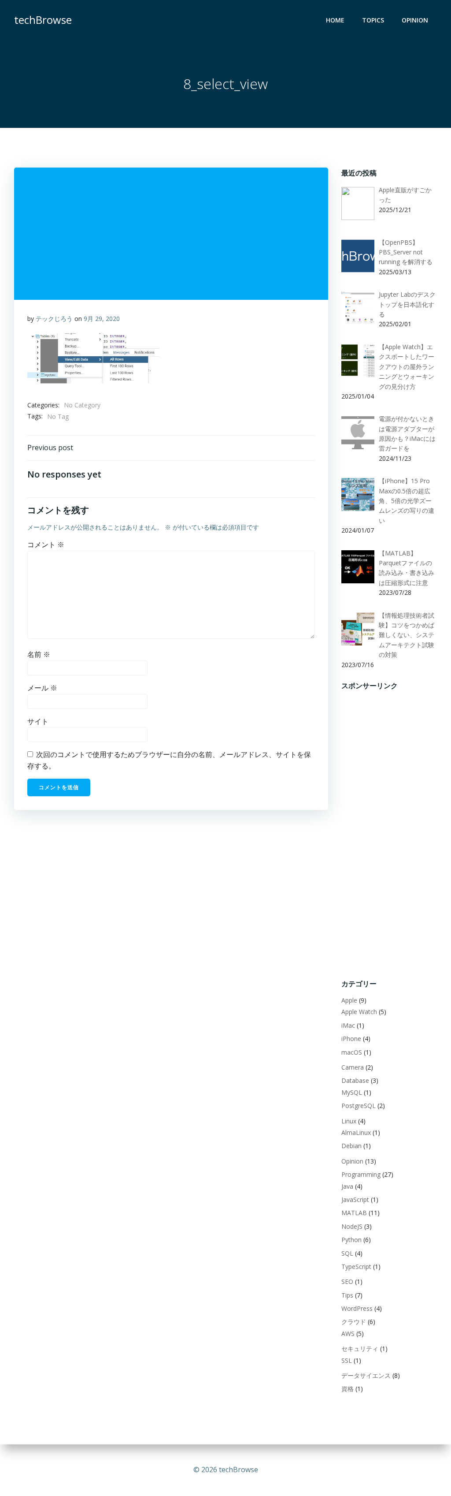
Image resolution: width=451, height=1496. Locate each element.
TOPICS (373, 20)
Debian (351, 1146)
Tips (347, 1295)
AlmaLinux (356, 1132)
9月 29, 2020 (102, 318)
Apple (349, 1000)
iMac (348, 1025)
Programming (361, 1174)
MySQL (351, 1092)
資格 (347, 1388)
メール (42, 688)
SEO (347, 1281)
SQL (347, 1253)
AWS (348, 1333)
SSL (346, 1360)
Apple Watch (359, 1011)
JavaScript (355, 1199)
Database (355, 1080)
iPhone (351, 1038)
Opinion (352, 1161)
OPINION (415, 20)
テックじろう (54, 318)
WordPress (357, 1308)
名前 (38, 654)
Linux (348, 1121)
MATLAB (354, 1213)
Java (347, 1186)
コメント (45, 544)
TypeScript (356, 1266)
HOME (335, 20)
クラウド (353, 1321)
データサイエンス (366, 1375)
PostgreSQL (358, 1105)
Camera (352, 1067)
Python (351, 1239)
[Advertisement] (389, 828)
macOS (351, 1052)
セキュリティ (359, 1348)
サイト (37, 721)
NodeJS (351, 1226)
